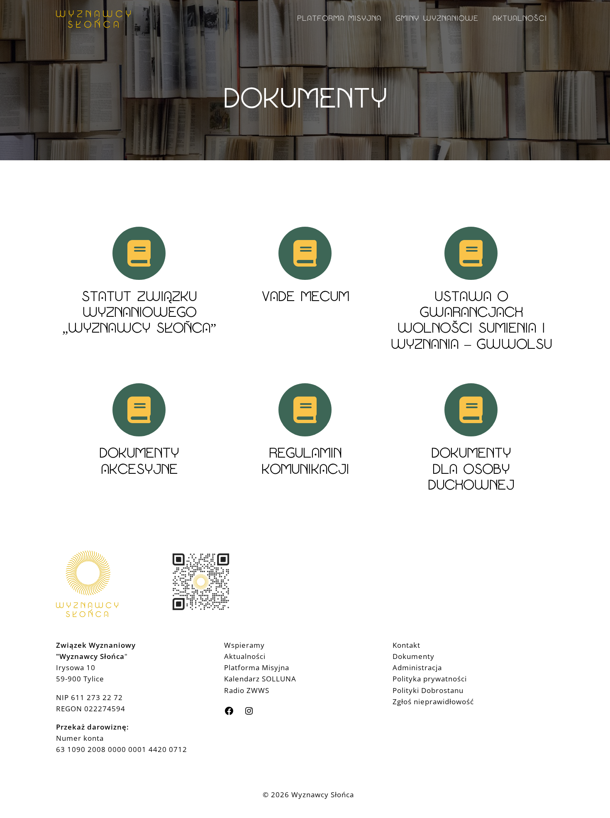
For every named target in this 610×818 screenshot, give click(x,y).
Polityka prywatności (430, 678)
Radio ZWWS (246, 690)
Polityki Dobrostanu (428, 690)
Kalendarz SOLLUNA (260, 678)
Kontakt (406, 645)
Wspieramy (244, 645)
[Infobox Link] (139, 295)
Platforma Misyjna (256, 667)
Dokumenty (413, 656)
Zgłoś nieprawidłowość (433, 701)
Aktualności (245, 656)
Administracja (417, 667)
